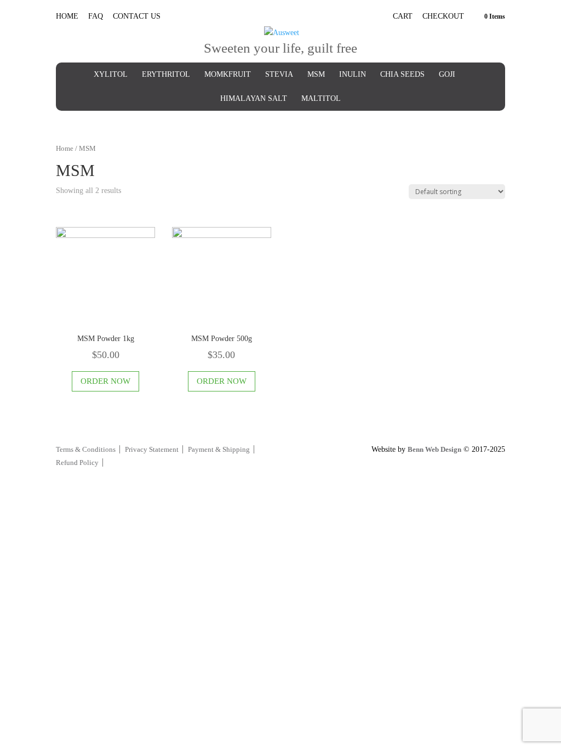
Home (64, 148)
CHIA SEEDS (402, 74)
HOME (67, 16)
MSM (316, 74)
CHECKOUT (443, 16)
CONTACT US (137, 16)
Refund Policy (77, 462)
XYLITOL (111, 74)
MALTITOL (321, 98)
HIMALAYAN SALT (253, 98)
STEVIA (279, 74)
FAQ (95, 16)
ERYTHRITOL (166, 74)
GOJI (447, 74)
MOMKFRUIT (227, 74)
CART (403, 16)
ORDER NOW (105, 381)
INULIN (352, 74)
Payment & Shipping (219, 449)
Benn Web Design (434, 449)
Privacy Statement (152, 449)
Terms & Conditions (86, 449)
